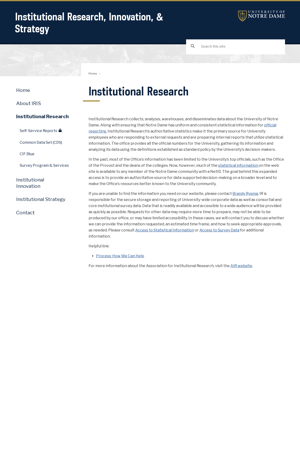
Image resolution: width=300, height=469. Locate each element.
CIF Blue (27, 154)
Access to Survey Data (219, 230)
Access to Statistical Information (164, 230)
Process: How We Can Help (120, 256)
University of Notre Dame (261, 16)
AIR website (241, 266)
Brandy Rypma (245, 193)
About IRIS (28, 103)
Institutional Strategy (40, 199)
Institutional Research (42, 116)
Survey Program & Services (44, 165)
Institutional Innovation (30, 183)
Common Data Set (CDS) (41, 142)
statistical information (238, 165)
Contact (25, 213)
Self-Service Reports (38, 131)
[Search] (192, 46)
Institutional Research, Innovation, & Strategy (89, 22)
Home (93, 73)
